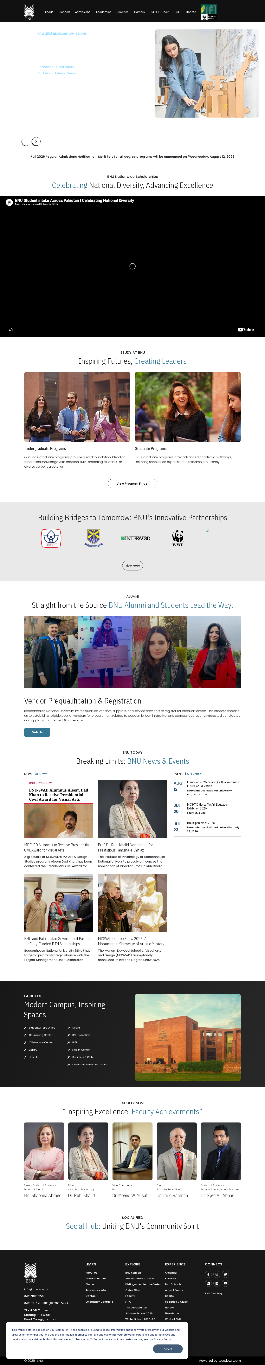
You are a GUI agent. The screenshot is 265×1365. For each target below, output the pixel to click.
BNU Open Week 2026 (201, 823)
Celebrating (69, 185)
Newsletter (172, 1313)
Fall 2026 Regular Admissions (46, 34)
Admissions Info (96, 1278)
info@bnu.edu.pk (36, 1289)
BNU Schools (133, 1273)
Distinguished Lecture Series (143, 1284)
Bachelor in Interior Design (41, 73)
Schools (65, 12)
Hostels (33, 1057)
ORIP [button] (177, 12)
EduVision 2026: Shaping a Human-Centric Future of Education (213, 784)
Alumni (90, 1284)
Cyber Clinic (133, 1290)
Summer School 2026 (138, 1313)
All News (40, 774)
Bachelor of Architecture (40, 67)
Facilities (170, 1278)
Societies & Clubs (83, 1057)
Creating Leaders (160, 361)
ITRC (128, 1302)
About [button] (49, 12)
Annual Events (174, 1290)
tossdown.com (229, 1360)
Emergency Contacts (99, 1302)
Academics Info (96, 1290)
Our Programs (35, 85)
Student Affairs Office (41, 1028)
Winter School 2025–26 (140, 1319)
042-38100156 (34, 1296)
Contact (91, 1296)
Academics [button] (103, 12)
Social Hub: (83, 1226)
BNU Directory (214, 1293)
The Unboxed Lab (136, 1307)
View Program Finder (133, 484)
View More (132, 566)
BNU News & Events (158, 761)
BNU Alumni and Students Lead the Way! (170, 605)
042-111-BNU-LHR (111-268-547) (46, 1303)
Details (37, 732)
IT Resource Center (40, 1042)
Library (32, 1050)
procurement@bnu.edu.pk (63, 720)
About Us (91, 1273)
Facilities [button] (122, 12)
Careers (139, 12)
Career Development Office (89, 1064)
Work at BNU (173, 1319)
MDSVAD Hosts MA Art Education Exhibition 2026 (208, 806)
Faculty (130, 1296)
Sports (76, 1028)
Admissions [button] (82, 12)
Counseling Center (40, 1035)
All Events (193, 774)
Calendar (171, 1273)
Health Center (81, 1050)
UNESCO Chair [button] (159, 12)
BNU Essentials (81, 1035)
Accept (168, 1348)
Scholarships (62, 85)
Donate (191, 12)
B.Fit (74, 1042)
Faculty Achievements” (167, 1111)
